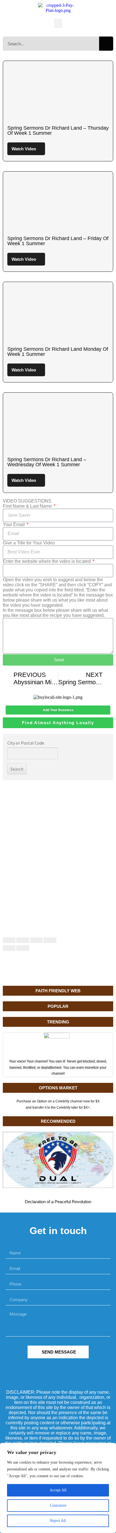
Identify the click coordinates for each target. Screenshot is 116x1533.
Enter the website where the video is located (47, 561)
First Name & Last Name (28, 506)
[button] (58, 23)
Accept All (58, 1490)
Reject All (58, 1521)
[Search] (106, 44)
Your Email (14, 524)
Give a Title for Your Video (29, 542)
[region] (58, 1488)
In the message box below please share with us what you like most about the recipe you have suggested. (55, 613)
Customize (58, 1505)
